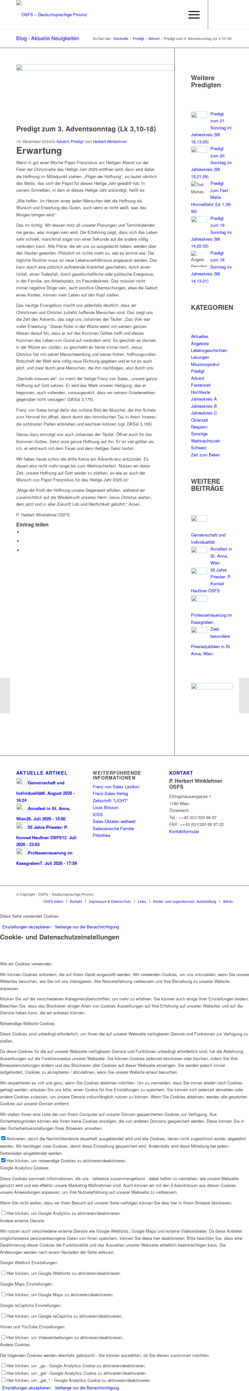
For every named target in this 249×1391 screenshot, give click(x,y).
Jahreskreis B (204, 406)
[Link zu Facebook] (218, 14)
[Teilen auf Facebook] (24, 532)
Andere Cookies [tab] (15, 1344)
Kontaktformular (184, 831)
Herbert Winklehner (110, 141)
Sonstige (199, 433)
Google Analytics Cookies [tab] (24, 1168)
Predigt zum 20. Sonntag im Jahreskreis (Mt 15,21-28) (211, 162)
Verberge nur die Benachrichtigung (87, 927)
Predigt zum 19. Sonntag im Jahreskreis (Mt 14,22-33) (211, 232)
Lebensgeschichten (209, 350)
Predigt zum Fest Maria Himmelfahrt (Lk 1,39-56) (211, 197)
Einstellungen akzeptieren (26, 927)
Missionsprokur (205, 364)
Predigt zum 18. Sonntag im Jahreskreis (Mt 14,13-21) (211, 267)
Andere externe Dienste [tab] (22, 1220)
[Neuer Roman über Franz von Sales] (5, 695)
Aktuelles (199, 336)
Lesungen (200, 357)
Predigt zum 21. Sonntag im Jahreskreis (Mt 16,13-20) (211, 128)
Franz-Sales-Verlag (110, 793)
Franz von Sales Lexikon (116, 786)
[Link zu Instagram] (228, 14)
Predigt (77, 141)
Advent (62, 141)
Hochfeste (200, 392)
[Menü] (191, 14)
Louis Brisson (105, 807)
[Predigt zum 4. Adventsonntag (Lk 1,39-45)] (244, 695)
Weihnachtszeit (205, 441)
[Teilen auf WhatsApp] (24, 541)
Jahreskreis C (204, 413)
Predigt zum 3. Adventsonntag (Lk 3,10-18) (86, 128)
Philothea (101, 835)
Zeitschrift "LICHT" (110, 800)
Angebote (200, 343)
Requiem (199, 427)
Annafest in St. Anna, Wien (221, 556)
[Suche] (175, 14)
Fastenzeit (201, 385)
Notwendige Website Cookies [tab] (27, 1023)
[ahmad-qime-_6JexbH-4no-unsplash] (95, 69)
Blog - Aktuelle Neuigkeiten (47, 38)
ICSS (98, 814)
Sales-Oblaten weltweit (114, 821)
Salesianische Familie (113, 828)
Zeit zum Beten (205, 455)
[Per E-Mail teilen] (24, 550)
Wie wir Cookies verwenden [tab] (26, 964)
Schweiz (199, 447)
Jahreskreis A (204, 399)
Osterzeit (199, 420)
